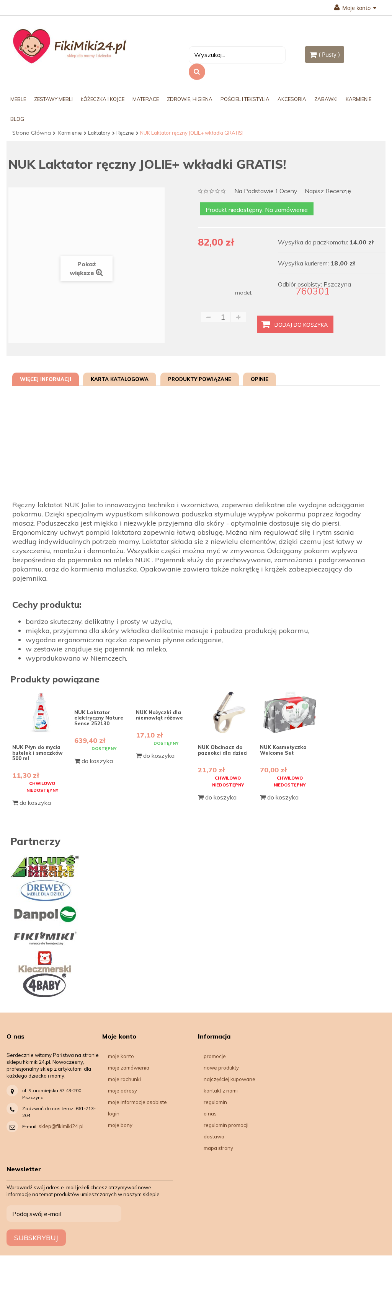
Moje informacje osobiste (137, 1102)
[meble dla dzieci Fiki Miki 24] (69, 45)
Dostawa (214, 1136)
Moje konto (121, 1056)
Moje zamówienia (128, 1068)
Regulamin (215, 1102)
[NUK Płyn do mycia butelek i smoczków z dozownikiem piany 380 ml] (42, 712)
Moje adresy (122, 1091)
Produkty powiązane (199, 379)
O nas (210, 1113)
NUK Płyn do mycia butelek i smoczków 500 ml (37, 752)
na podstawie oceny (265, 191)
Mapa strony (218, 1148)
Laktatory (99, 133)
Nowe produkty (221, 1068)
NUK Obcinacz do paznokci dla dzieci (223, 749)
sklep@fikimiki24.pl (61, 1126)
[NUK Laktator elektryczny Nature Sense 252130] (104, 695)
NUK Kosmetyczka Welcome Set (283, 749)
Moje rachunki (124, 1079)
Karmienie (70, 133)
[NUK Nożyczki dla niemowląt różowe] (166, 695)
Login (113, 1113)
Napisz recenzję (328, 191)
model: (243, 292)
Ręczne (125, 133)
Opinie (259, 379)
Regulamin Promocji (226, 1125)
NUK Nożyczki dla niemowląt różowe (159, 715)
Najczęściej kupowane (229, 1079)
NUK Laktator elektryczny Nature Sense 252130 (98, 717)
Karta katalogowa (120, 379)
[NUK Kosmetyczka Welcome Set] (290, 712)
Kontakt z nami (221, 1091)
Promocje (215, 1056)
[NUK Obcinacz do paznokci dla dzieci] (228, 712)
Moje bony (120, 1125)
